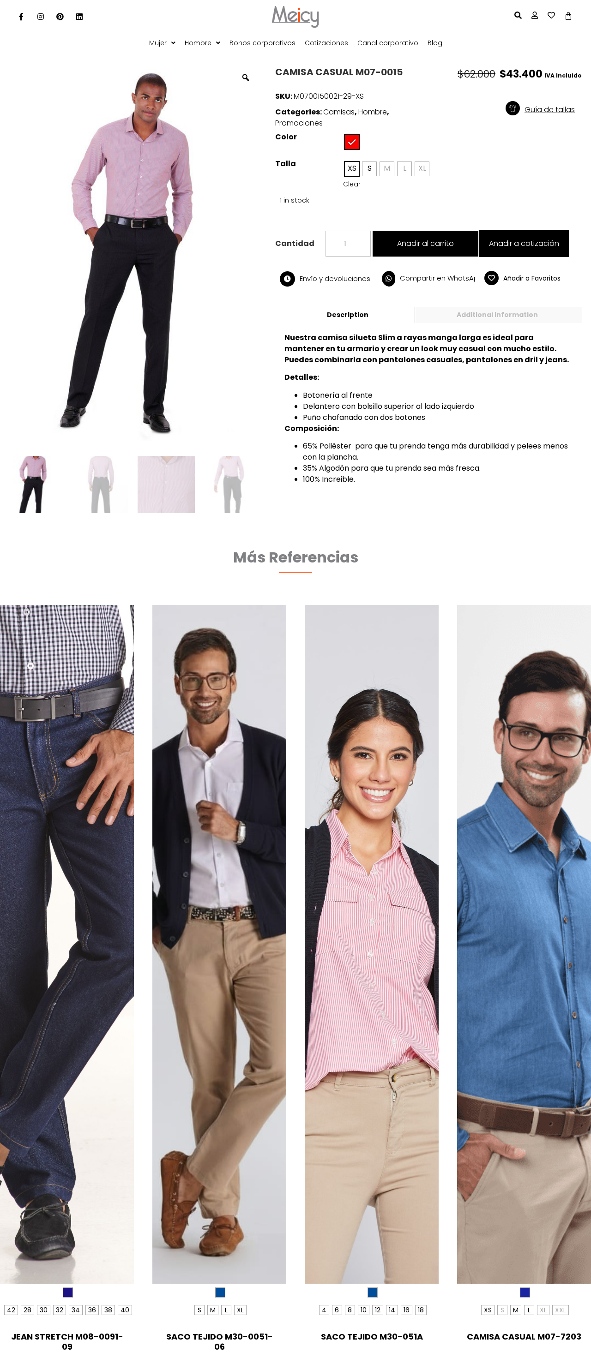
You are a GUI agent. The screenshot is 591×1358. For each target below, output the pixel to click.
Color (286, 137)
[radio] (352, 142)
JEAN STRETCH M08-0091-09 (67, 1341)
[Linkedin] (79, 16)
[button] (551, 109)
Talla (285, 164)
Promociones (299, 123)
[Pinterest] (60, 16)
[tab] (348, 315)
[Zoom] (245, 77)
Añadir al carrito (425, 243)
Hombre (372, 112)
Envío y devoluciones (335, 278)
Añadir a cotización (524, 243)
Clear (352, 184)
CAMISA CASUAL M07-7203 (524, 1336)
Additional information (497, 314)
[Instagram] (40, 16)
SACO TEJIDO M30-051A (372, 1336)
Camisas (339, 112)
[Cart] (568, 16)
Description (347, 314)
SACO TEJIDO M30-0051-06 (219, 1341)
